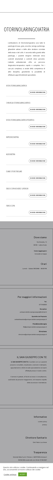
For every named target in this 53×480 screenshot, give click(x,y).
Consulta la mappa (41, 254)
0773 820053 (43, 304)
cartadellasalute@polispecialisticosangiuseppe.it (30, 319)
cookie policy (42, 421)
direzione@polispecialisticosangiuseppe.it (32, 334)
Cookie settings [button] (10, 474)
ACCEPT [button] (22, 474)
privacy (44, 425)
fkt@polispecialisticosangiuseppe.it (35, 327)
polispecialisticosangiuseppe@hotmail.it (33, 312)
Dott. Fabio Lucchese (40, 442)
